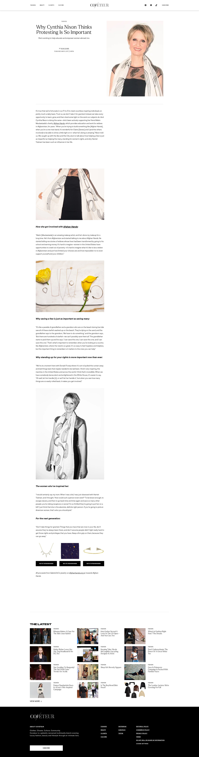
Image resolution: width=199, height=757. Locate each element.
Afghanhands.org (76, 573)
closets (51, 5)
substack (121, 730)
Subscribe (165, 5)
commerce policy (142, 730)
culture (61, 5)
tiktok (120, 733)
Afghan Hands (59, 123)
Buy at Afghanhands (46, 564)
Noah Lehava (65, 48)
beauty (42, 5)
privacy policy (141, 733)
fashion (33, 5)
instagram (122, 727)
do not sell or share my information (150, 740)
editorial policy (142, 727)
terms (138, 737)
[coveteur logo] (99, 5)
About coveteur (37, 727)
